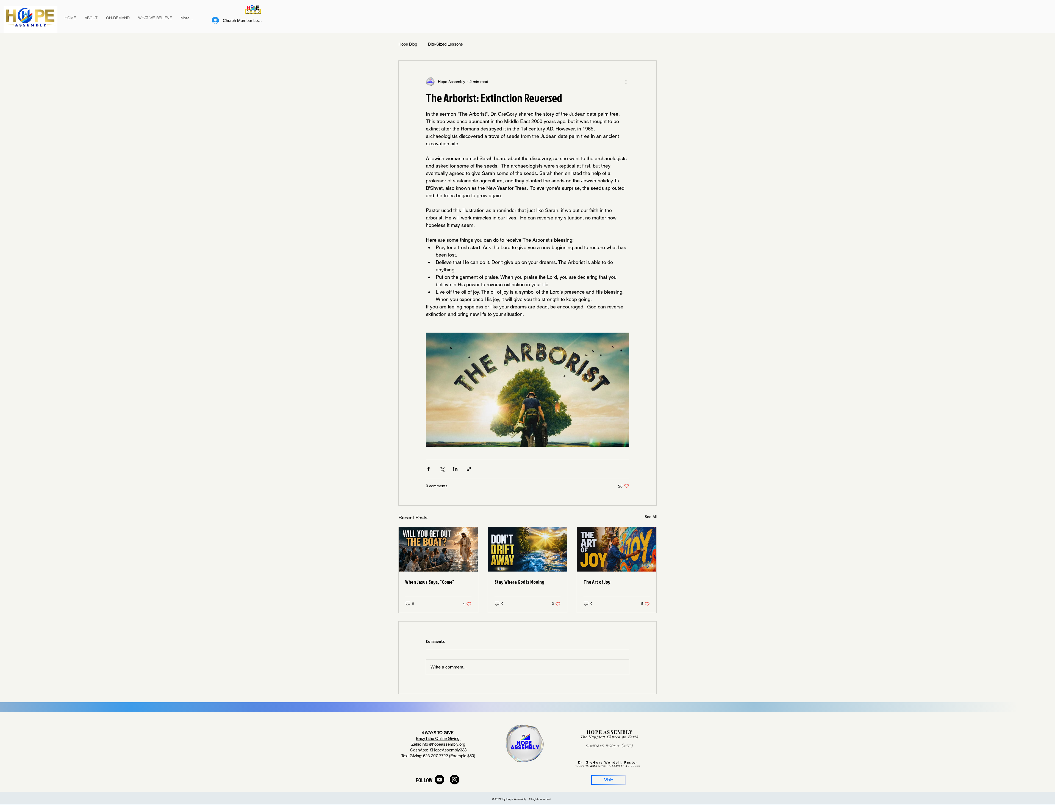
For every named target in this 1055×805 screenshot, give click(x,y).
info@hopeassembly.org (443, 744)
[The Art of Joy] (616, 549)
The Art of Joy (597, 581)
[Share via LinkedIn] (455, 469)
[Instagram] (454, 779)
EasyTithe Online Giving (438, 738)
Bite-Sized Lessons (445, 44)
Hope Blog (407, 44)
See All (651, 516)
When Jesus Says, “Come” (429, 581)
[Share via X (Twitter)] (442, 469)
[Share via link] (468, 469)
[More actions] (626, 81)
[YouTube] (439, 779)
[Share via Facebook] (428, 469)
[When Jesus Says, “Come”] (438, 549)
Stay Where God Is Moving (519, 581)
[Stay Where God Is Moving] (527, 549)
